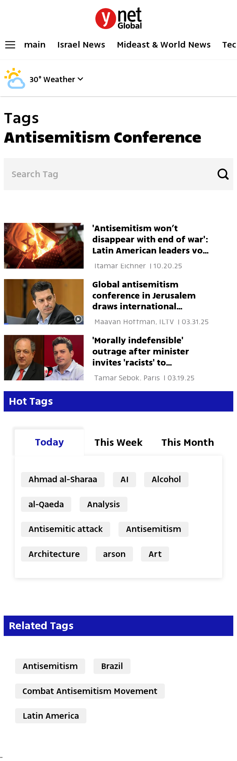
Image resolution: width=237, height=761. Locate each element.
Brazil (112, 666)
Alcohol (166, 479)
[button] (80, 79)
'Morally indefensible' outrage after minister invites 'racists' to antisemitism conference (145, 357)
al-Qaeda (46, 504)
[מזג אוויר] (15, 87)
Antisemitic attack (65, 529)
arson (114, 554)
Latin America (51, 715)
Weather (59, 80)
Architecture (54, 554)
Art (155, 554)
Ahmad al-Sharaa (62, 479)
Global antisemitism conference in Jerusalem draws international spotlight (144, 301)
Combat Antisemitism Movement (90, 691)
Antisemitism (153, 529)
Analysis (103, 504)
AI (124, 479)
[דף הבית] (118, 15)
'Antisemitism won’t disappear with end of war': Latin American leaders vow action (151, 245)
